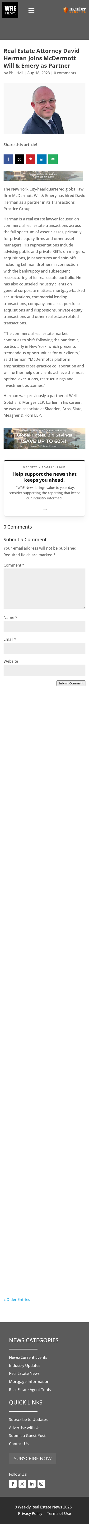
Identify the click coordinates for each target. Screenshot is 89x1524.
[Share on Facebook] (8, 159)
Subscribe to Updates (28, 1419)
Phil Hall (16, 73)
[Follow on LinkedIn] (32, 1484)
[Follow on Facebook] (13, 1484)
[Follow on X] (22, 1484)
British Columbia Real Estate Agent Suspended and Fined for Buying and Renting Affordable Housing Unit (41, 972)
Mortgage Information (29, 1381)
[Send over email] (53, 159)
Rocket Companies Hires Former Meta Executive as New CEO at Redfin (42, 772)
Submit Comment (71, 683)
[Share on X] (19, 159)
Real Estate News (24, 1373)
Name (10, 617)
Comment (14, 565)
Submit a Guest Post (27, 1435)
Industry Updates (24, 1365)
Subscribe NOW (33, 1458)
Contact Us (19, 1443)
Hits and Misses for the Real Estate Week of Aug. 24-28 (38, 1262)
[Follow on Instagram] (41, 1484)
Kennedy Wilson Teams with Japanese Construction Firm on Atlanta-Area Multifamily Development (41, 1169)
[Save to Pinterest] (30, 159)
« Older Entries (17, 1299)
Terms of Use (59, 1513)
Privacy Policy (30, 1513)
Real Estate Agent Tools (30, 1389)
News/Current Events (28, 1357)
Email (10, 639)
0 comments (65, 73)
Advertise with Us (24, 1427)
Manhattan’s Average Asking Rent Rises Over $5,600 (39, 868)
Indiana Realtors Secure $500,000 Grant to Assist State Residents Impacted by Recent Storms (43, 1068)
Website (11, 661)
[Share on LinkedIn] (42, 159)
